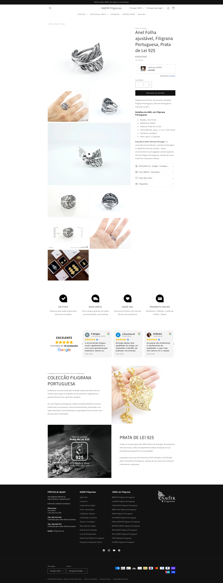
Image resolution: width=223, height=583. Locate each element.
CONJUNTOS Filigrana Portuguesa (124, 505)
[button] (50, 8)
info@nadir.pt (58, 531)
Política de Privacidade (88, 530)
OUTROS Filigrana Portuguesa (123, 542)
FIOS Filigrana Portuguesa (121, 538)
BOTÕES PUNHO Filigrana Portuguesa (126, 526)
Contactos (83, 501)
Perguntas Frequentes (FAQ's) (91, 542)
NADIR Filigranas (57, 579)
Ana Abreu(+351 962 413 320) (54, 510)
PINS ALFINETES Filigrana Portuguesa (126, 522)
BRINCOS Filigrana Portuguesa (123, 497)
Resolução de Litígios (88, 526)
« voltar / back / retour (56, 24)
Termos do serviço (105, 579)
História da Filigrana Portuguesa (92, 538)
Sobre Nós (83, 497)
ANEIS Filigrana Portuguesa (122, 514)
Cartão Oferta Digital (87, 505)
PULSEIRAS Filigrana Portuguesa (124, 518)
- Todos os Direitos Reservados (72, 579)
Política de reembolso (90, 579)
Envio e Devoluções (87, 509)
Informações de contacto (120, 579)
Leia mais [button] (89, 354)
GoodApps (171, 76)
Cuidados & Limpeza (87, 514)
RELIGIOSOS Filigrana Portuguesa (124, 530)
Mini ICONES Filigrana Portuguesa (124, 534)
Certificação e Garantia (88, 518)
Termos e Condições (87, 522)
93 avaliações (71, 346)
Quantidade (139, 80)
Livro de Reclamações (88, 534)
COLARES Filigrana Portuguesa (123, 501)
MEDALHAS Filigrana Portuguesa (124, 509)
